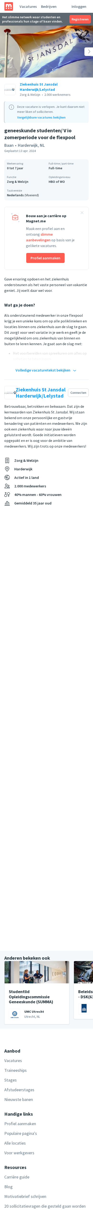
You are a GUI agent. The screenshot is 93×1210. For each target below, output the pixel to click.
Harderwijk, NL (31, 145)
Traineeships (15, 1070)
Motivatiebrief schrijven (25, 1196)
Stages (10, 1080)
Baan (9, 145)
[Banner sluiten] (82, 213)
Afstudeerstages (19, 1089)
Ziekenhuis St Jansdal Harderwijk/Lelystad (39, 87)
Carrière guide (16, 1177)
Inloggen (79, 6)
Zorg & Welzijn (17, 181)
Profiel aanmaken (45, 258)
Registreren (80, 19)
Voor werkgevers (19, 1152)
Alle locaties (15, 1143)
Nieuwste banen (18, 1099)
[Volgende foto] (83, 52)
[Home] (8, 6)
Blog (8, 1186)
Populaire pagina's (20, 1133)
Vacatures (28, 6)
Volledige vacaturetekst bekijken (43, 370)
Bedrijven (49, 6)
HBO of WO (57, 181)
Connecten (78, 392)
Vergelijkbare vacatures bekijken (41, 117)
